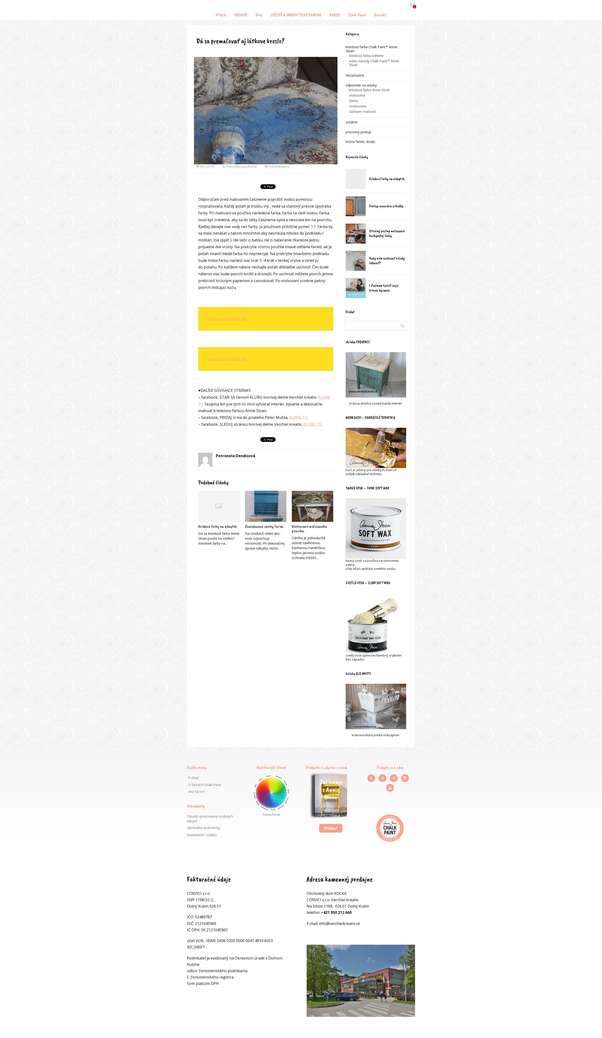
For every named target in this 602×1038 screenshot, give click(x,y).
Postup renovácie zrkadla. (386, 206)
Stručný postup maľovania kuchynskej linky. (387, 233)
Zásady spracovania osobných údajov (210, 818)
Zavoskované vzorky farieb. (264, 526)
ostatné (351, 122)
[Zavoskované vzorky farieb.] (265, 506)
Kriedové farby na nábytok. (217, 526)
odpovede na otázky (361, 85)
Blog (259, 14)
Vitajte (221, 14)
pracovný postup (358, 132)
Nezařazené (355, 75)
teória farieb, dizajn (360, 141)
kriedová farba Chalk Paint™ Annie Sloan (371, 49)
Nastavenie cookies (202, 835)
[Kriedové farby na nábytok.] (219, 506)
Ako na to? (196, 791)
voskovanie (357, 106)
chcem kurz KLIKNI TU (227, 318)
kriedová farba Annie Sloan (369, 90)
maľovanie (357, 95)
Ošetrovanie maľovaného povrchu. (309, 528)
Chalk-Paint (357, 14)
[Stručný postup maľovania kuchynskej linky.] (356, 234)
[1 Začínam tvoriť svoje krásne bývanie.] (356, 288)
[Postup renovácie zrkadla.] (356, 206)
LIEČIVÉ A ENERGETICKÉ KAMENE (295, 14)
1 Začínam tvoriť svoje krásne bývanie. (383, 288)
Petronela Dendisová (241, 166)
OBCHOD (240, 14)
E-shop (193, 777)
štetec (354, 100)
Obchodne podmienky (203, 828)
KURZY (334, 14)
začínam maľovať (362, 111)
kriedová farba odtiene (366, 55)
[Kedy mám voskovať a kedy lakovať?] (356, 261)
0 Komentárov (279, 166)
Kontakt (380, 14)
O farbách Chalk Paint (204, 784)
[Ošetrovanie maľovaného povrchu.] (312, 506)
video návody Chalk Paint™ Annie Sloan (374, 63)
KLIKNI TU (298, 417)
